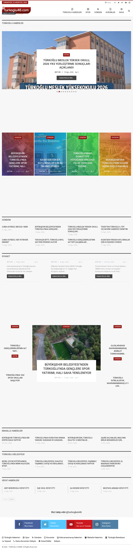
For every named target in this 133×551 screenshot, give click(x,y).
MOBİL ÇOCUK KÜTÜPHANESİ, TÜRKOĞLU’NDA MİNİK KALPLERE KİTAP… (16, 463)
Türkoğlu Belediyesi (116, 537)
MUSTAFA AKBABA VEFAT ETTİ (115, 488)
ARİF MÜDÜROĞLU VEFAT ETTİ (16, 488)
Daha (121, 12)
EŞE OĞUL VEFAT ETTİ (46, 488)
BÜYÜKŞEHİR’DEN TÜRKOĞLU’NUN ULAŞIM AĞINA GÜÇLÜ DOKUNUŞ (115, 163)
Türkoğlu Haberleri (72, 12)
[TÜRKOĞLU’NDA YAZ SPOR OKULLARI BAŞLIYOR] (15, 363)
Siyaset (8, 541)
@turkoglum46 (74, 512)
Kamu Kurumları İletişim (26, 541)
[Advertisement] (66, 114)
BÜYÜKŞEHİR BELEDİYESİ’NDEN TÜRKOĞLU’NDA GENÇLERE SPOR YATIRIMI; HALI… (18, 160)
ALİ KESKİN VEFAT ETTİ (79, 488)
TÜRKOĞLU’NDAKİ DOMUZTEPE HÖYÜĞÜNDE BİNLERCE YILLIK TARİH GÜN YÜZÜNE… (83, 160)
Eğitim (66, 55)
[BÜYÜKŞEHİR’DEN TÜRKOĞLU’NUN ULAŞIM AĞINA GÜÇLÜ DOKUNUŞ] (115, 154)
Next (129, 59)
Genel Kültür (46, 541)
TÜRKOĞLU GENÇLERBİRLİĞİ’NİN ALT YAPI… (15, 348)
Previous (3, 59)
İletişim (57, 541)
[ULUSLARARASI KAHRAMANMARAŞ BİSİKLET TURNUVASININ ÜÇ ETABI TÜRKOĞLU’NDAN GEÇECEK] (118, 334)
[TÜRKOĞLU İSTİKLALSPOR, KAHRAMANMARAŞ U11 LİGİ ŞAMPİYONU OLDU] (118, 366)
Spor (88, 12)
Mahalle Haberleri (95, 537)
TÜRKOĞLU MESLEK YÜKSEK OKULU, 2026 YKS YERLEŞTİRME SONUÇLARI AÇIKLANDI (66, 64)
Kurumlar (110, 12)
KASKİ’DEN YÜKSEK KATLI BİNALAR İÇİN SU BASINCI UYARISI (50, 163)
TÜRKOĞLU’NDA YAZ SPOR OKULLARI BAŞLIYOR (15, 378)
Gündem (98, 12)
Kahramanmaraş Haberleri (70, 537)
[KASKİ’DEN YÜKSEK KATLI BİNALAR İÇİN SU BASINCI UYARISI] (50, 154)
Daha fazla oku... (66, 78)
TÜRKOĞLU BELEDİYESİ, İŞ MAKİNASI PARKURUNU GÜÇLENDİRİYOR (111, 463)
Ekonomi (115, 137)
